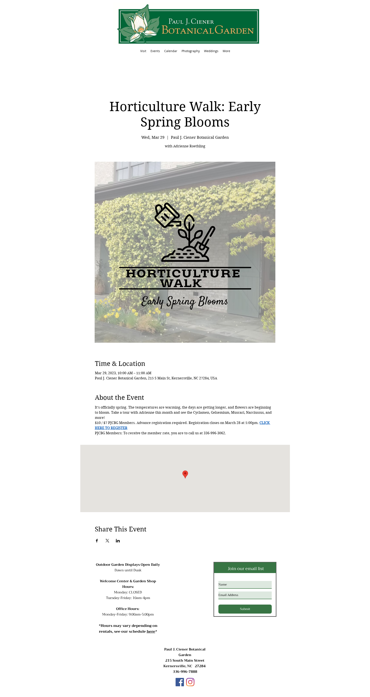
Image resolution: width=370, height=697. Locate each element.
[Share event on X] (107, 540)
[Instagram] (190, 682)
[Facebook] (180, 682)
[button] (155, 51)
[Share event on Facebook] (97, 540)
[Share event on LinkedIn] (118, 540)
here (151, 631)
